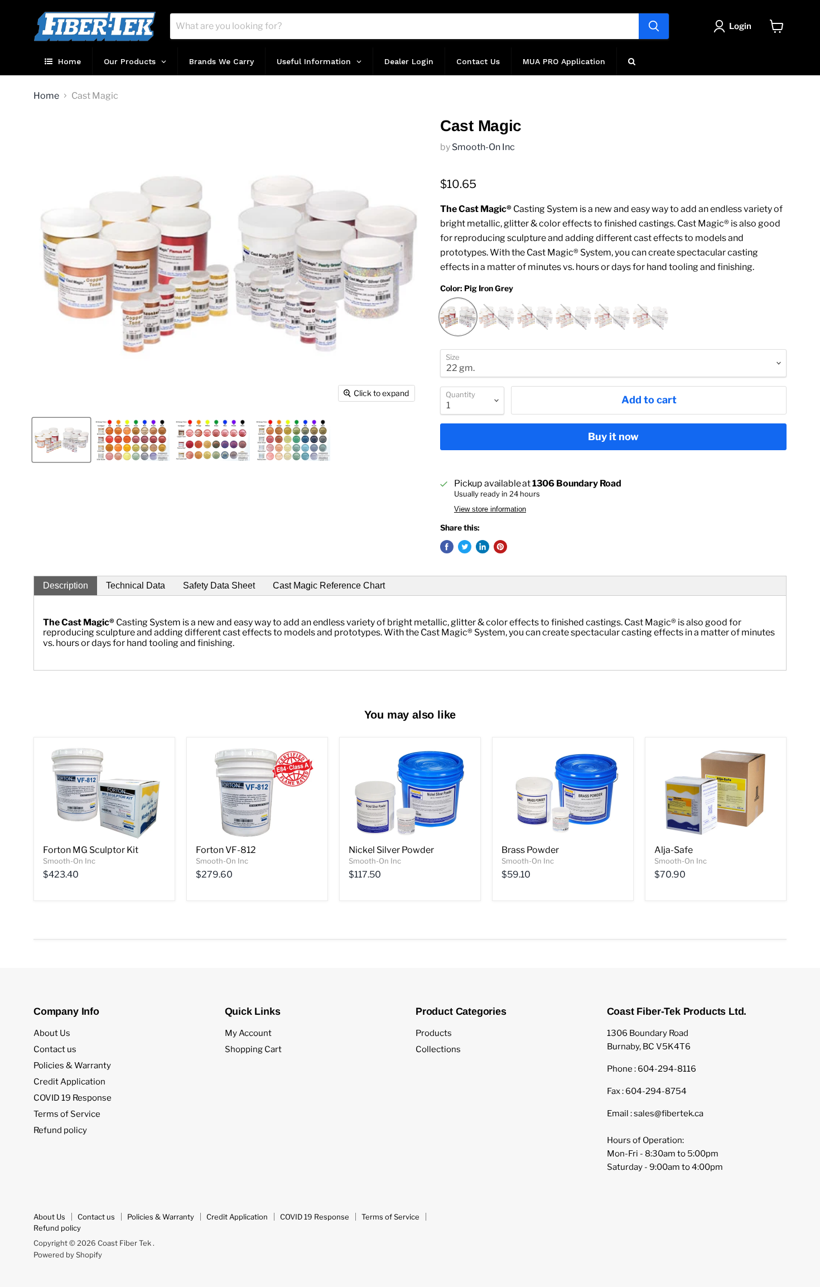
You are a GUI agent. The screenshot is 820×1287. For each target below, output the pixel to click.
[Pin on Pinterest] (500, 546)
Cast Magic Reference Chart (329, 585)
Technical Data (135, 585)
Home (46, 96)
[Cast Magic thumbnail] (61, 440)
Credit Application (69, 1082)
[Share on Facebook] (447, 546)
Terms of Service (66, 1114)
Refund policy (60, 1130)
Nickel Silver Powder (391, 850)
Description (65, 585)
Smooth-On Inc (483, 147)
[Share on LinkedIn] (482, 546)
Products (434, 1033)
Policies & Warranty (72, 1066)
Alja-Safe (673, 850)
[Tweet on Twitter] (464, 546)
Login (740, 26)
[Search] (654, 26)
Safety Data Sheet (219, 585)
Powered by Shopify (67, 1254)
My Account (248, 1033)
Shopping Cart (253, 1049)
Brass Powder (530, 850)
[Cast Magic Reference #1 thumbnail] (132, 440)
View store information (490, 509)
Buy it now (613, 436)
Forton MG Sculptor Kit (90, 850)
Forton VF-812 (226, 850)
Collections (438, 1049)
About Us (51, 1033)
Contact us (54, 1049)
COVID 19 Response (72, 1098)
